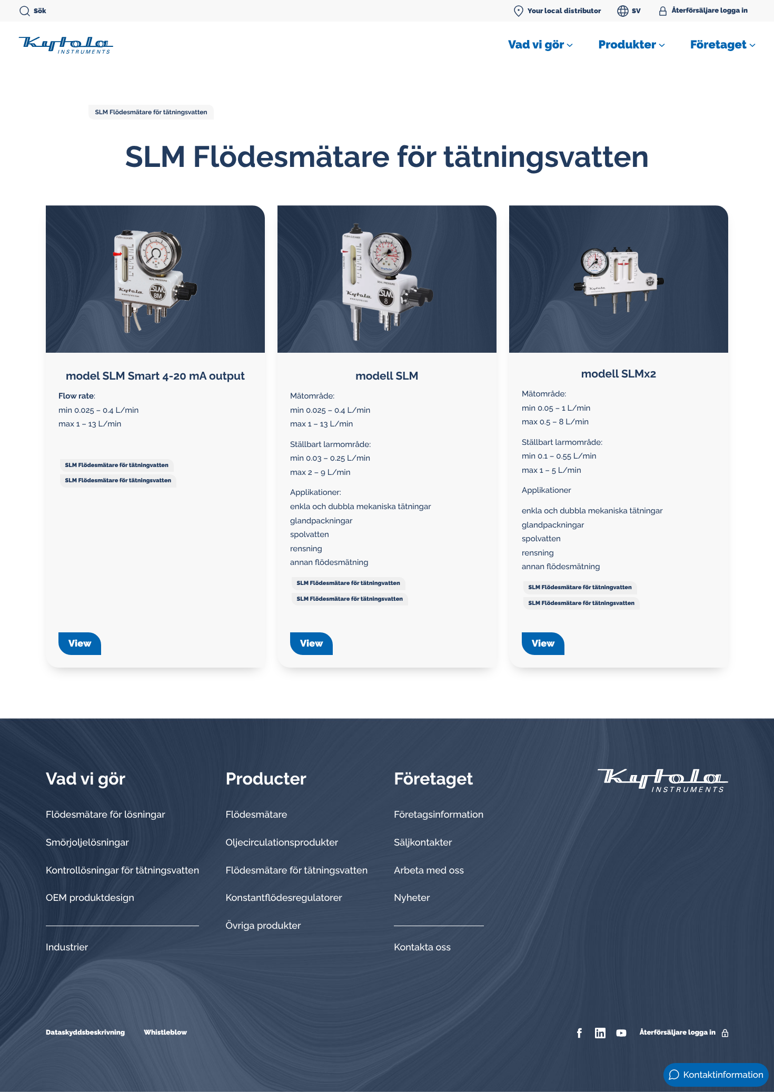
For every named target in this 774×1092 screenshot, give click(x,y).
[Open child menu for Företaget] (752, 45)
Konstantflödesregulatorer (283, 898)
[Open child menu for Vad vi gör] (570, 45)
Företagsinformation (438, 814)
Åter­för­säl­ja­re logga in (710, 11)
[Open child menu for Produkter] (662, 45)
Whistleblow (165, 1033)
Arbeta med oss (429, 870)
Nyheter (412, 898)
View (79, 643)
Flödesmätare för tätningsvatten (296, 870)
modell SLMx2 (618, 373)
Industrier (67, 947)
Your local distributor (564, 11)
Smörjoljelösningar (87, 842)
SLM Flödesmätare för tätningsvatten (151, 112)
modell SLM (387, 375)
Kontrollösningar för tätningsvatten (122, 870)
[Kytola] (65, 45)
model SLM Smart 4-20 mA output (155, 375)
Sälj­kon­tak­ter (423, 842)
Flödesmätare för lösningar (105, 814)
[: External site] (580, 1033)
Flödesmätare (256, 814)
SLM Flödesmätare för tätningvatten (116, 465)
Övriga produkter (263, 925)
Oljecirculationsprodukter (281, 842)
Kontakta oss (422, 947)
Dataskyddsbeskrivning (85, 1033)
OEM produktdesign (90, 898)
